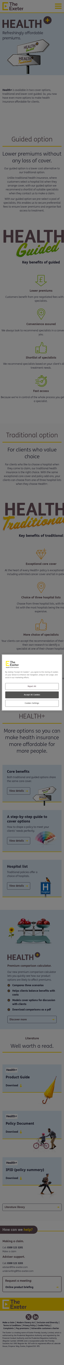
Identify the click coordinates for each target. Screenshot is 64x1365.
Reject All (32, 686)
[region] (32, 682)
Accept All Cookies (32, 695)
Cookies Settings (32, 703)
